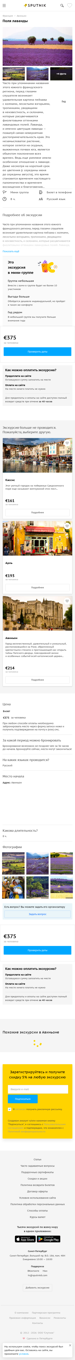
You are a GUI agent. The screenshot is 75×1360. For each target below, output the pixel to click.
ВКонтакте (33, 1270)
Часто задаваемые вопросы (38, 1165)
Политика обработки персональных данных (37, 1204)
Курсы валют (37, 1217)
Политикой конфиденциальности (26, 1131)
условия (23, 1353)
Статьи (37, 1159)
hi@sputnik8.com (37, 1275)
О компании (21, 1312)
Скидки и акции (37, 1178)
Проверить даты (37, 351)
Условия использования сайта (37, 1197)
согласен (20, 1109)
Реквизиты (60, 1317)
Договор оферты (37, 1191)
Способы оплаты (37, 1210)
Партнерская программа (46, 1312)
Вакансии (44, 1317)
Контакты (37, 1323)
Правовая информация (22, 1317)
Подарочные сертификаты (37, 1172)
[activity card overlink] (37, 495)
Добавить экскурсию (37, 1287)
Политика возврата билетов (38, 1185)
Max (45, 1270)
